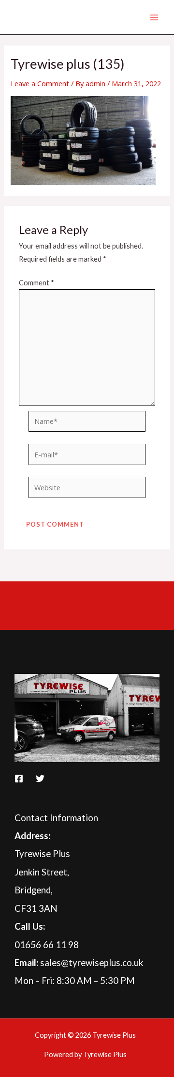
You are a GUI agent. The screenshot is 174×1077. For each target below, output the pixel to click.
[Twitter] (40, 778)
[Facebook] (18, 778)
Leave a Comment (40, 83)
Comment (36, 283)
